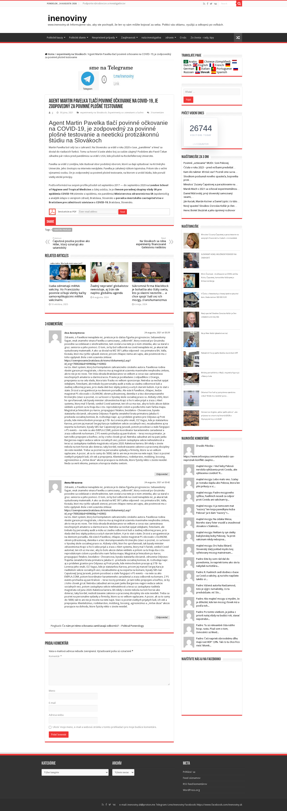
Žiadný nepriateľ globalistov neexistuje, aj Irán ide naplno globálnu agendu (109, 289)
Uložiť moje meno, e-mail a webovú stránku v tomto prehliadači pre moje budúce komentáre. (105, 727)
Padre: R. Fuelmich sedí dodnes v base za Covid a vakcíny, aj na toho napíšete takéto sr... (217, 576)
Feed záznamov (191, 777)
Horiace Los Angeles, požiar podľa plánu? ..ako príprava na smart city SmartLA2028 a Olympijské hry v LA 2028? (219, 415)
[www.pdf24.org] (52, 211)
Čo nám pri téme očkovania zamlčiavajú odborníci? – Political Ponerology (103, 625)
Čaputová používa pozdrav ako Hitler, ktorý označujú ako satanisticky (71, 243)
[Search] (239, 3)
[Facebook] (207, 3)
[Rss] (204, 3)
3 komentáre (157, 112)
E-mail (52, 702)
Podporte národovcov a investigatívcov (104, 3)
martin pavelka (62, 230)
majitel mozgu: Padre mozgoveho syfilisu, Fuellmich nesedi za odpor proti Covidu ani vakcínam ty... (215, 496)
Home (50, 54)
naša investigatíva (151, 37)
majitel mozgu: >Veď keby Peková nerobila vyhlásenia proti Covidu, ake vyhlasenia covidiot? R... (216, 470)
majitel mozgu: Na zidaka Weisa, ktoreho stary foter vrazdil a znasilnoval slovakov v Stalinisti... (218, 523)
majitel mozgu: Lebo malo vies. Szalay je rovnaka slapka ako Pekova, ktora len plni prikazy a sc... (218, 483)
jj (52, 112)
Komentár (55, 656)
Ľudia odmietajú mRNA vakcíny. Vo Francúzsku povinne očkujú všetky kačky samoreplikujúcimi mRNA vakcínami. (67, 293)
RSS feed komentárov (195, 784)
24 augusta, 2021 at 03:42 (157, 482)
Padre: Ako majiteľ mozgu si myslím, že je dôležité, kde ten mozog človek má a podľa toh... (218, 602)
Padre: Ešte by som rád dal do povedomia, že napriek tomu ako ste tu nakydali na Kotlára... (218, 562)
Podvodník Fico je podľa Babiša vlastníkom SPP (219, 353)
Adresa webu (56, 714)
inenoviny (67, 18)
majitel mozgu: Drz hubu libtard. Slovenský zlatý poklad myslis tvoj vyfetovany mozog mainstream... (214, 549)
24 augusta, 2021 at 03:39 (157, 332)
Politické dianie (77, 37)
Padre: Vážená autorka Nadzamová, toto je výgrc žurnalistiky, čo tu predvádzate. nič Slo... (216, 589)
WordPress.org (191, 790)
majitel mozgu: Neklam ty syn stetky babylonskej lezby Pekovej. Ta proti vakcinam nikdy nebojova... (215, 536)
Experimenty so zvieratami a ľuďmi (126, 112)
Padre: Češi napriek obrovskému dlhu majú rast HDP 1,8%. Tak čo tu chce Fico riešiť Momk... (218, 642)
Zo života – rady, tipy (202, 37)
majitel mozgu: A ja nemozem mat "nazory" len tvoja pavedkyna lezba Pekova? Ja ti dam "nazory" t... (215, 509)
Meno (52, 690)
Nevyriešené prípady (103, 37)
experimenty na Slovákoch (71, 54)
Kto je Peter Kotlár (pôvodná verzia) (214, 333)
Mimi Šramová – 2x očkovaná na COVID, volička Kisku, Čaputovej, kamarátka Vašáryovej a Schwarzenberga (219, 277)
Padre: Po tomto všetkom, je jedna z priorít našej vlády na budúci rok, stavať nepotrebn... (218, 615)
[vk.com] (215, 3)
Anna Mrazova (73, 482)
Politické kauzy (55, 37)
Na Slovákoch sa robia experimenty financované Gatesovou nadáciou (151, 243)
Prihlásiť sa (189, 771)
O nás (183, 37)
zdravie (169, 37)
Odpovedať (162, 474)
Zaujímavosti (128, 37)
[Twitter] (211, 3)
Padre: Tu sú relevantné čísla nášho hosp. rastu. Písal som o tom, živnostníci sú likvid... (215, 629)
